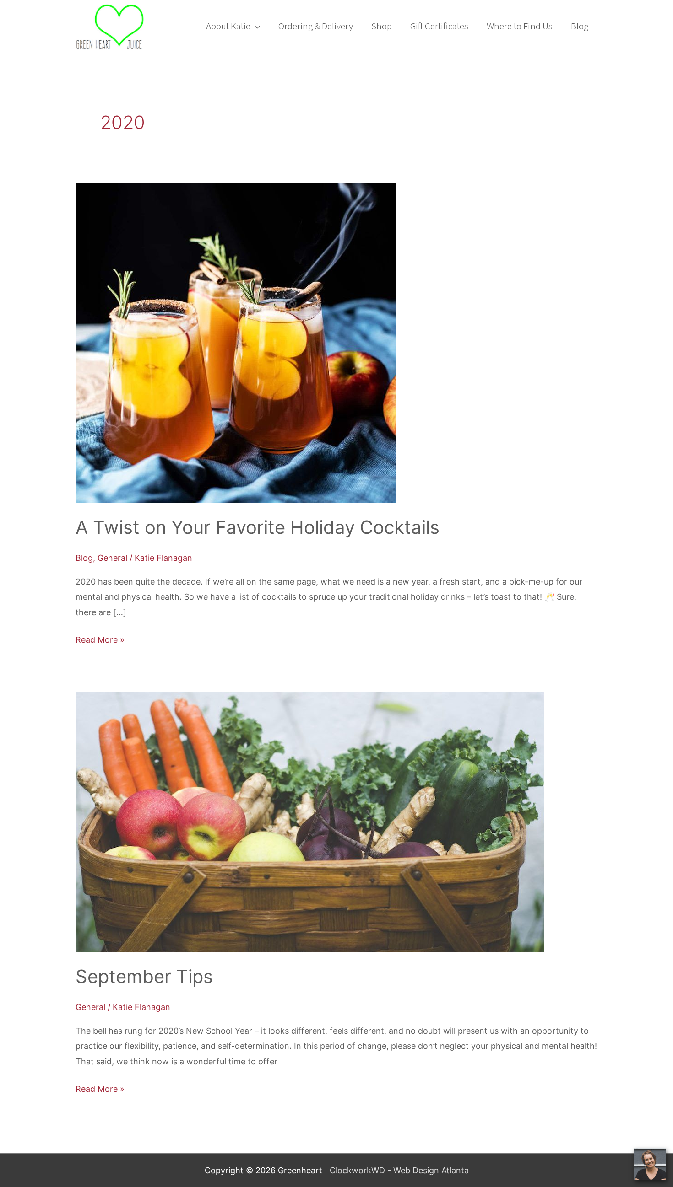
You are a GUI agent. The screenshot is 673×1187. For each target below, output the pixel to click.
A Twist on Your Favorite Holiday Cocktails (258, 527)
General (112, 558)
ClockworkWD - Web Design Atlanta (399, 1170)
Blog (84, 558)
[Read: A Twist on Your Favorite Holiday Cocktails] (236, 342)
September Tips (144, 976)
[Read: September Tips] (310, 821)
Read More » (100, 638)
